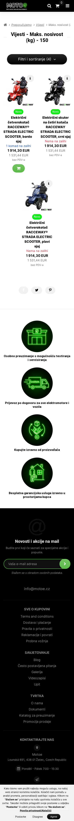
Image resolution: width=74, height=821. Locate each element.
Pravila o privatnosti (37, 629)
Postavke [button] (20, 816)
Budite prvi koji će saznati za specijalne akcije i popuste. (37, 550)
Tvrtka (37, 696)
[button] (18, 168)
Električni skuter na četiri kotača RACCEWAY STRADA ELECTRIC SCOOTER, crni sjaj (55, 127)
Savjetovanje (37, 652)
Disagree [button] (38, 816)
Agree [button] (53, 816)
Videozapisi (37, 678)
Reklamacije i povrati (37, 635)
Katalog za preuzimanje (37, 715)
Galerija (37, 672)
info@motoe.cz (37, 588)
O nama (37, 703)
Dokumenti (37, 709)
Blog (37, 660)
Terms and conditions (37, 616)
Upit (37, 684)
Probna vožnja (37, 641)
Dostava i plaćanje (37, 622)
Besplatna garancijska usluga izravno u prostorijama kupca (37, 495)
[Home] (18, 6)
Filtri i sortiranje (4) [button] (34, 59)
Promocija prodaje (37, 721)
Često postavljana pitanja (37, 666)
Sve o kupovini (37, 609)
